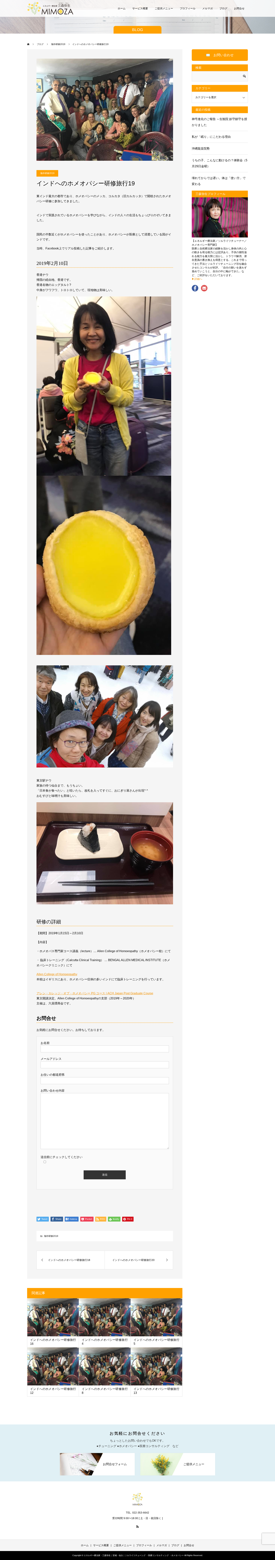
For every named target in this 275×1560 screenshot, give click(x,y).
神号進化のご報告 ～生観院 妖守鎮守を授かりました (219, 122)
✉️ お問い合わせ (220, 55)
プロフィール (187, 8)
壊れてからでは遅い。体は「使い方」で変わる (219, 181)
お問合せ (239, 8)
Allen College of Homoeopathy (56, 974)
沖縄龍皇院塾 (201, 148)
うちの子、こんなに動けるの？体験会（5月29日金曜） (219, 163)
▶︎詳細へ (197, 279)
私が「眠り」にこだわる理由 (211, 136)
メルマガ (207, 8)
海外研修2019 (47, 173)
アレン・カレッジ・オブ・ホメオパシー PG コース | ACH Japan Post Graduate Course (94, 993)
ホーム (122, 8)
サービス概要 (140, 8)
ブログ (223, 8)
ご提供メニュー (164, 8)
